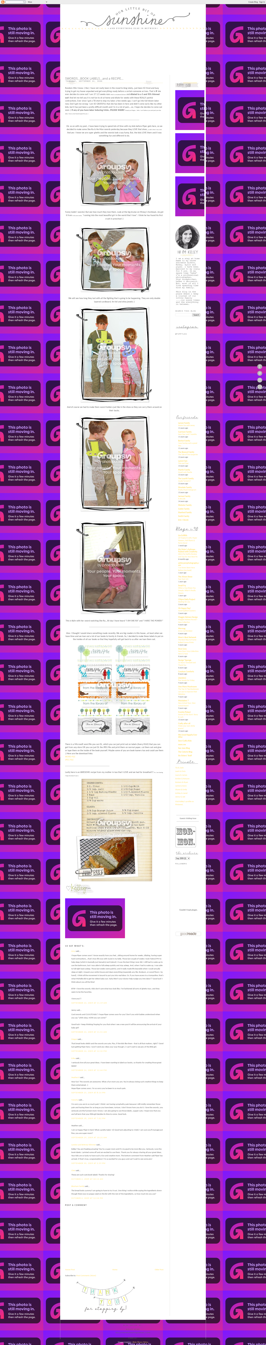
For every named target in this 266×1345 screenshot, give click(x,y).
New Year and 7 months (187, 434)
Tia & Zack (179, 768)
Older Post (159, 1270)
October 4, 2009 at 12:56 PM (87, 1198)
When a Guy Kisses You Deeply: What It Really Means (187, 590)
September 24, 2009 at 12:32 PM (89, 1051)
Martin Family (184, 470)
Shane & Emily (181, 790)
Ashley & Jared (181, 793)
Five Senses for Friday (186, 680)
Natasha (74, 1100)
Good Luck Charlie (185, 472)
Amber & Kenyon (182, 779)
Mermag (181, 629)
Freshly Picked (184, 712)
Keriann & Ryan (181, 782)
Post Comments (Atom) (86, 1276)
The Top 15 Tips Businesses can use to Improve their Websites (188, 691)
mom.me (182, 745)
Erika (73, 1058)
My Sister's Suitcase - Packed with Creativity (187, 551)
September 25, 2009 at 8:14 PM (88, 1093)
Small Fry (182, 586)
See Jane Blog (184, 748)
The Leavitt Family (186, 479)
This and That (183, 463)
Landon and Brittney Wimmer (83, 1145)
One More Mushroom (187, 687)
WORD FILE (70, 757)
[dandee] (182, 678)
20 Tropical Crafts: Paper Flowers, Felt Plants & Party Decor (187, 540)
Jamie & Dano (181, 786)
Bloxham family (77, 1186)
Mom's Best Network (187, 638)
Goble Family (184, 509)
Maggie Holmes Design (188, 617)
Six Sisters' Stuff (185, 756)
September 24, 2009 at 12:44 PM (89, 1070)
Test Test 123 (183, 579)
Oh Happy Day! (184, 608)
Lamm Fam (182, 461)
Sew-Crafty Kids (185, 741)
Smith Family (183, 516)
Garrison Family (185, 432)
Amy (73, 951)
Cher (73, 1171)
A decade (181, 499)
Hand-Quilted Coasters (187, 611)
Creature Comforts (186, 672)
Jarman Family (184, 496)
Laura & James (181, 775)
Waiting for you (184, 602)
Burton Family (184, 441)
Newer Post (70, 1270)
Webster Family (185, 505)
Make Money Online (140, 1342)
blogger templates (124, 1342)
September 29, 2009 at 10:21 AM (89, 1138)
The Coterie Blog (185, 752)
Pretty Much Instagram (187, 490)
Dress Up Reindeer (185, 631)
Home (114, 1270)
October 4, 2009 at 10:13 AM (87, 1179)
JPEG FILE (69, 760)
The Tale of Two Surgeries (188, 455)
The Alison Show (185, 577)
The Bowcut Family (186, 452)
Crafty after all (184, 724)
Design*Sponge (184, 660)
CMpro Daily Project (186, 600)
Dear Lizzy (182, 649)
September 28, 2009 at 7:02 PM (88, 1119)
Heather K (75, 1078)
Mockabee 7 (183, 701)
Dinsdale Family (185, 488)
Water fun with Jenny (186, 426)
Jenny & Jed (180, 797)
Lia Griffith (182, 536)
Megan (74, 1039)
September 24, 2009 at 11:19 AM (89, 1003)
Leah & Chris (180, 771)
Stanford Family (185, 513)
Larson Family (184, 423)
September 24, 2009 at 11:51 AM (89, 1032)
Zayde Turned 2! (184, 481)
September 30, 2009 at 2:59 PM (88, 1163)
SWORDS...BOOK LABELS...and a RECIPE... (94, 78)
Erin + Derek (183, 520)
